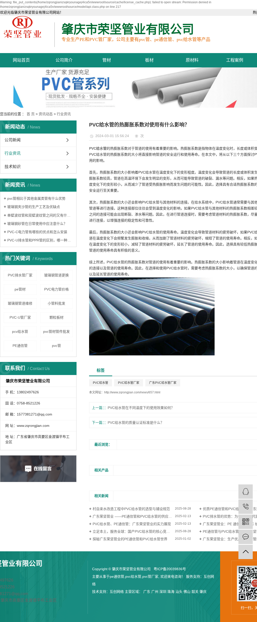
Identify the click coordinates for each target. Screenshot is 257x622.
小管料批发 (56, 303)
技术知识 (13, 166)
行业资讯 (64, 114)
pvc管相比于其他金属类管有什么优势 (36, 198)
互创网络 (117, 592)
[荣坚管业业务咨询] (245, 491)
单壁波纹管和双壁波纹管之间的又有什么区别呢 (40, 215)
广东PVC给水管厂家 (162, 383)
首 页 (31, 114)
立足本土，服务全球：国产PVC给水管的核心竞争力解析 (136, 531)
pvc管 (56, 346)
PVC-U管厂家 (20, 317)
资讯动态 (46, 114)
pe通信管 (117, 576)
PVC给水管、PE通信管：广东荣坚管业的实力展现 (132, 524)
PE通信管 (20, 346)
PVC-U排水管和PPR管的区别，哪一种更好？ (40, 240)
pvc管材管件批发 (56, 331)
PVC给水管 (100, 383)
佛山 (186, 592)
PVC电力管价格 (56, 289)
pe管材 (20, 289)
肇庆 (203, 592)
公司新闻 (13, 140)
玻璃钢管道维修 (20, 303)
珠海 (170, 592)
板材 (149, 60)
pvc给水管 (133, 576)
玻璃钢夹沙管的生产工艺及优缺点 (33, 207)
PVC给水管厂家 (128, 383)
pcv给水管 (20, 331)
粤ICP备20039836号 (170, 569)
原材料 (192, 60)
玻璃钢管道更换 (56, 275)
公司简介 (64, 60)
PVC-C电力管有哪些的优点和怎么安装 (37, 232)
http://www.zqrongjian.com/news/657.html (132, 392)
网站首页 (21, 60)
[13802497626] (245, 507)
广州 (154, 592)
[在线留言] (245, 537)
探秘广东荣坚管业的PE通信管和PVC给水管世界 (130, 539)
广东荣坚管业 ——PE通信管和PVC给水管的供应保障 (134, 516)
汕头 (178, 592)
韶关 (195, 592)
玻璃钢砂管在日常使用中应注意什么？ (37, 224)
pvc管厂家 (150, 576)
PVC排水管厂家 (20, 275)
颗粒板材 (56, 317)
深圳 (162, 592)
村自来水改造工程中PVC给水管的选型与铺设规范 (131, 509)
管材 (106, 60)
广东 (146, 592)
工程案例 (234, 60)
